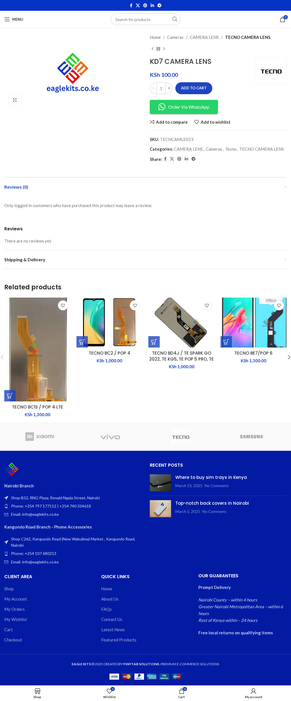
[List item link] (72, 506)
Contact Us (111, 619)
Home (155, 37)
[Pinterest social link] (145, 5)
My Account (15, 598)
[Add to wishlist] (63, 305)
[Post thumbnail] (160, 482)
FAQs (106, 609)
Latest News (113, 629)
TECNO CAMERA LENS (247, 37)
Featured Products (118, 639)
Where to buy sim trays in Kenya (211, 477)
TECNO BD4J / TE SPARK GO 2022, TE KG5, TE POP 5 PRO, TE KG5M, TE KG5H (181, 359)
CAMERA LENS (204, 37)
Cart (8, 629)
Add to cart (194, 88)
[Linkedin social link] (152, 5)
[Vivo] (110, 436)
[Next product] (164, 49)
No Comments (217, 485)
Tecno (230, 148)
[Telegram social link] (159, 5)
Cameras (175, 37)
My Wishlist (15, 619)
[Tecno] (181, 436)
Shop (9, 588)
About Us (110, 598)
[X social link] (138, 5)
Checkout (13, 639)
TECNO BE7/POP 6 (253, 353)
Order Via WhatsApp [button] (188, 107)
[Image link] (11, 468)
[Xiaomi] (39, 436)
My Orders (14, 609)
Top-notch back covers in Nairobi (212, 503)
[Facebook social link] (131, 5)
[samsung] (251, 436)
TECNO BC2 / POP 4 (109, 353)
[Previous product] (152, 49)
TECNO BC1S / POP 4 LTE (37, 407)
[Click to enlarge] (15, 100)
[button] (10, 395)
